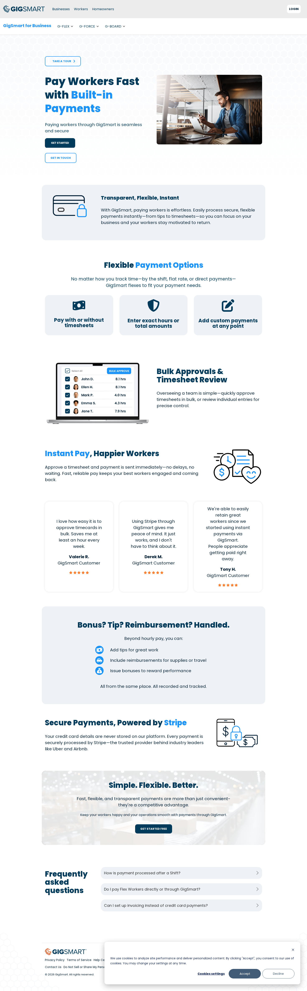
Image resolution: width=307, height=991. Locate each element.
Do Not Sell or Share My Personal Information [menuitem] (95, 967)
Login (294, 9)
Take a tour (61, 61)
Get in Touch (61, 158)
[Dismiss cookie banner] (293, 950)
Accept (245, 974)
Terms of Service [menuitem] (79, 960)
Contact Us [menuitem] (53, 967)
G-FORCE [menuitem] (87, 26)
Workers (81, 9)
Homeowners (103, 9)
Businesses (61, 9)
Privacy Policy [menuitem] (55, 960)
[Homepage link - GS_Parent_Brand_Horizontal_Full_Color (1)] (66, 953)
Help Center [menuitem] (102, 960)
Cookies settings (211, 974)
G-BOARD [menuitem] (113, 26)
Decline (278, 974)
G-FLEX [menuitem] (63, 26)
